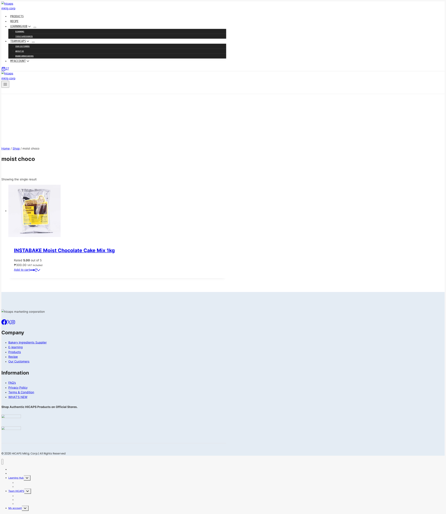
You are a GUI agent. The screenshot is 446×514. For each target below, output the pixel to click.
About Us (19, 51)
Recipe (14, 21)
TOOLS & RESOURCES (24, 36)
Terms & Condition (21, 392)
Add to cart (22, 269)
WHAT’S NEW (17, 397)
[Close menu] (2, 462)
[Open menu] (5, 84)
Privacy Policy (18, 387)
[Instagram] (13, 322)
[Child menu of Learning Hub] (34, 27)
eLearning (19, 31)
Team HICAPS (16, 490)
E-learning (15, 347)
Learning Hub (16, 477)
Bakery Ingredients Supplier (27, 342)
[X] (9, 322)
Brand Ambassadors (24, 56)
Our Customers (22, 46)
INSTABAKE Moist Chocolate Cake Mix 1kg (64, 250)
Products (17, 16)
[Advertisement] (113, 120)
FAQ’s (12, 382)
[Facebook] (4, 322)
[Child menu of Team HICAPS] (33, 42)
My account (15, 508)
